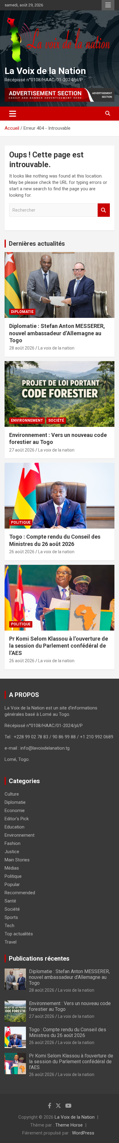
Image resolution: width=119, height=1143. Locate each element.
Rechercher (104, 210)
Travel (10, 942)
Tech (9, 925)
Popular (12, 884)
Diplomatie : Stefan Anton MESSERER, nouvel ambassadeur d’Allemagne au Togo (57, 333)
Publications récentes (39, 958)
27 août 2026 (21, 450)
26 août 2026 (21, 551)
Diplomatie (22, 312)
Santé (10, 901)
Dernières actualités (37, 243)
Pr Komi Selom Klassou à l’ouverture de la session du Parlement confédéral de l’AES (58, 645)
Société (56, 420)
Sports (11, 917)
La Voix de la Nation (45, 70)
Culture (12, 794)
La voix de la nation (56, 348)
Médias (12, 868)
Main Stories (17, 860)
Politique (21, 522)
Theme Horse (69, 1125)
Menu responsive (108, 5)
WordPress (83, 1133)
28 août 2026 (21, 348)
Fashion (12, 843)
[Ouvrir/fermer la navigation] (13, 114)
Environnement (27, 420)
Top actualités (19, 934)
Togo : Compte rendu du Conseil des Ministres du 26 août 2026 (67, 1032)
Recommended (20, 892)
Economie (15, 810)
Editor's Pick (17, 818)
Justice (12, 851)
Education (14, 827)
